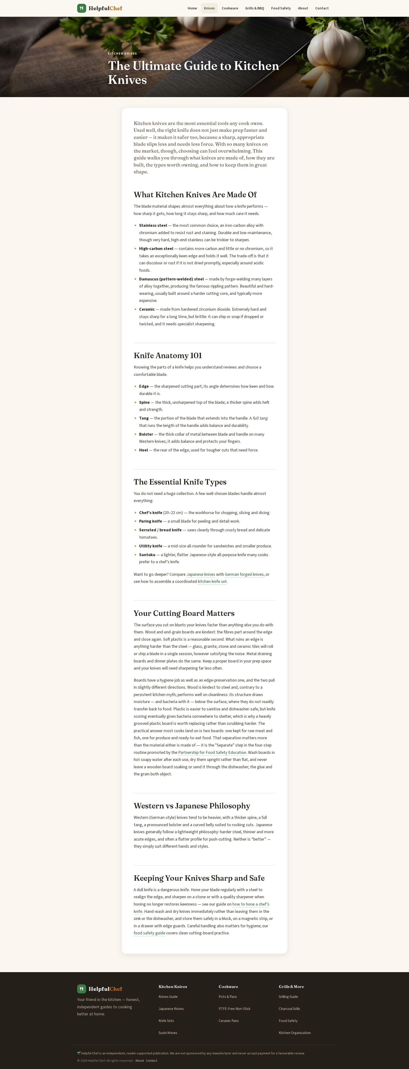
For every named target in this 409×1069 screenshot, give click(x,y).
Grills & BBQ (254, 8)
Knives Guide (168, 996)
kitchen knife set (212, 581)
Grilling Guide (288, 996)
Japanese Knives (171, 1008)
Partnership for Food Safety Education (212, 753)
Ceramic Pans (229, 1020)
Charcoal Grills (289, 1008)
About (303, 8)
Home (192, 8)
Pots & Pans (228, 996)
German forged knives (244, 574)
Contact (322, 8)
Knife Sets (166, 1020)
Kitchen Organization (295, 1032)
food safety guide (149, 933)
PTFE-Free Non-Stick (234, 1008)
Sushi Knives (168, 1032)
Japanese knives (201, 574)
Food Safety (281, 8)
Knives (209, 8)
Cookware (230, 8)
